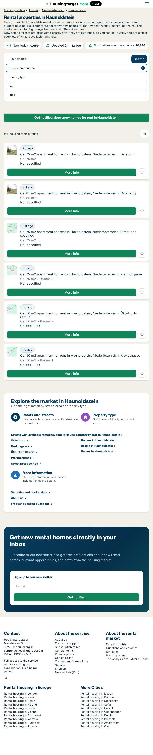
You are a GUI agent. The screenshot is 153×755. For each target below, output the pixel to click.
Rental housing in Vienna (20, 711)
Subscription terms (67, 647)
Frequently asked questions (30, 503)
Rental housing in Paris (19, 697)
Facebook (6, 678)
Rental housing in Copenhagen (100, 711)
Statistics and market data (29, 492)
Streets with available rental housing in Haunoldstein (47, 434)
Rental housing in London (21, 693)
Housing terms (115, 655)
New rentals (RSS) (67, 672)
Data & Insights (116, 644)
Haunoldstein (77, 10)
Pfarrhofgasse (21, 457)
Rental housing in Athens (20, 726)
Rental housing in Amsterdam (99, 722)
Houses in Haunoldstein (97, 440)
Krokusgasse (20, 446)
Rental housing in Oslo (95, 726)
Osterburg (18, 440)
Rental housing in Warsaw (21, 719)
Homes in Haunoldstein (97, 451)
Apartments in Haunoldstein (100, 434)
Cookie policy (64, 657)
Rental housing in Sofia (95, 704)
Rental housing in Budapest (22, 722)
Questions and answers (121, 648)
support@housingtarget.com (23, 650)
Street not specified (24, 463)
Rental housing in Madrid (20, 704)
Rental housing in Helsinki (97, 708)
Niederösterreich (53, 10)
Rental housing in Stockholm (99, 700)
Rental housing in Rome (19, 708)
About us (17, 498)
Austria (33, 10)
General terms (64, 650)
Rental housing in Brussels (97, 719)
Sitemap (60, 668)
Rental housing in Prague (97, 697)
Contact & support (67, 643)
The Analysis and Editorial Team (127, 659)
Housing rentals (14, 10)
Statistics (112, 651)
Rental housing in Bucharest (22, 715)
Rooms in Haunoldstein (97, 445)
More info (71, 172)
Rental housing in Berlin (19, 700)
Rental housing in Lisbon (96, 693)
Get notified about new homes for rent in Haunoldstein (76, 117)
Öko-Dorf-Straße (22, 452)
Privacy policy (64, 654)
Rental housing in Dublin (96, 715)
